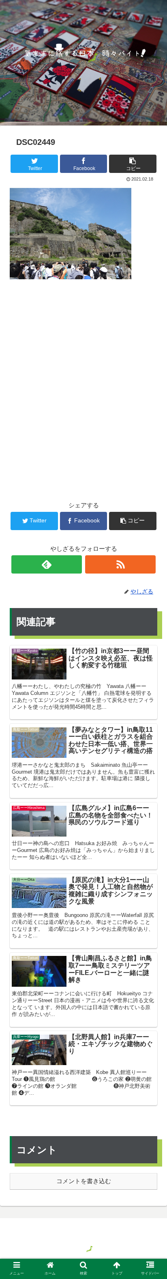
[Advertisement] (83, 377)
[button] (150, 889)
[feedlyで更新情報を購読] (46, 564)
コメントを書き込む (83, 1181)
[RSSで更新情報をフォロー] (120, 564)
